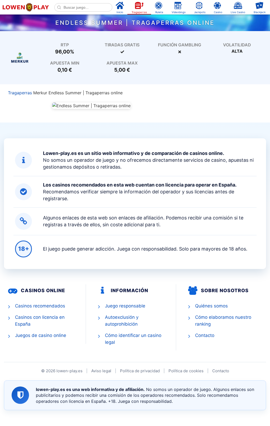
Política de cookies (186, 370)
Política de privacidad (140, 370)
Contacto (204, 335)
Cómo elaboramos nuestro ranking (223, 321)
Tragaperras (20, 92)
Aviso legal (101, 370)
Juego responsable (125, 306)
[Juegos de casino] (20, 57)
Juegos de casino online (40, 335)
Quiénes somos (211, 306)
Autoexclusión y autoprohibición (121, 321)
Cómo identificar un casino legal (133, 339)
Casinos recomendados (40, 306)
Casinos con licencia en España (40, 321)
